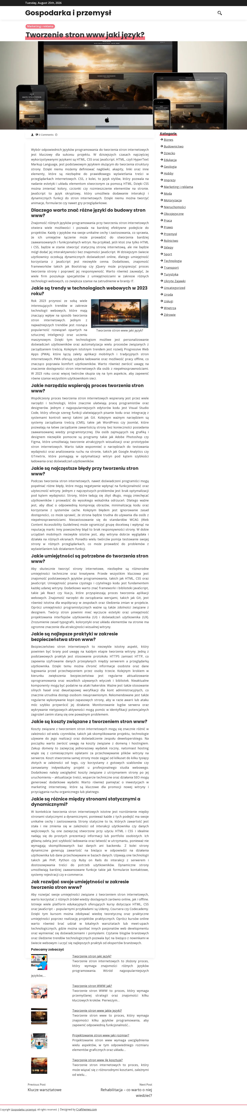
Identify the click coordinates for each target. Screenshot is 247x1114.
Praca (168, 220)
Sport (168, 254)
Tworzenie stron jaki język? (91, 956)
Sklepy (168, 247)
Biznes (168, 140)
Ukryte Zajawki (175, 281)
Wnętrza (170, 308)
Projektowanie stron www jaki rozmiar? (100, 1035)
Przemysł (170, 234)
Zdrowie (170, 315)
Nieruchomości (175, 207)
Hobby (168, 173)
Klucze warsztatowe (44, 1089)
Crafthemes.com (86, 1109)
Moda (168, 194)
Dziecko (169, 153)
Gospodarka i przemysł (68, 13)
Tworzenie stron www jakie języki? (97, 1010)
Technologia (173, 261)
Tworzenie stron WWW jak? (92, 986)
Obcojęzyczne (174, 214)
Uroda (168, 294)
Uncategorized (174, 288)
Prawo (168, 227)
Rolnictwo (171, 241)
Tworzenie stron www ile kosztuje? (97, 1060)
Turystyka (171, 274)
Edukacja (170, 160)
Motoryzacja (173, 200)
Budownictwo (173, 146)
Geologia (170, 167)
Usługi (168, 301)
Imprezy (170, 180)
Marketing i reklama (40, 26)
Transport (171, 268)
